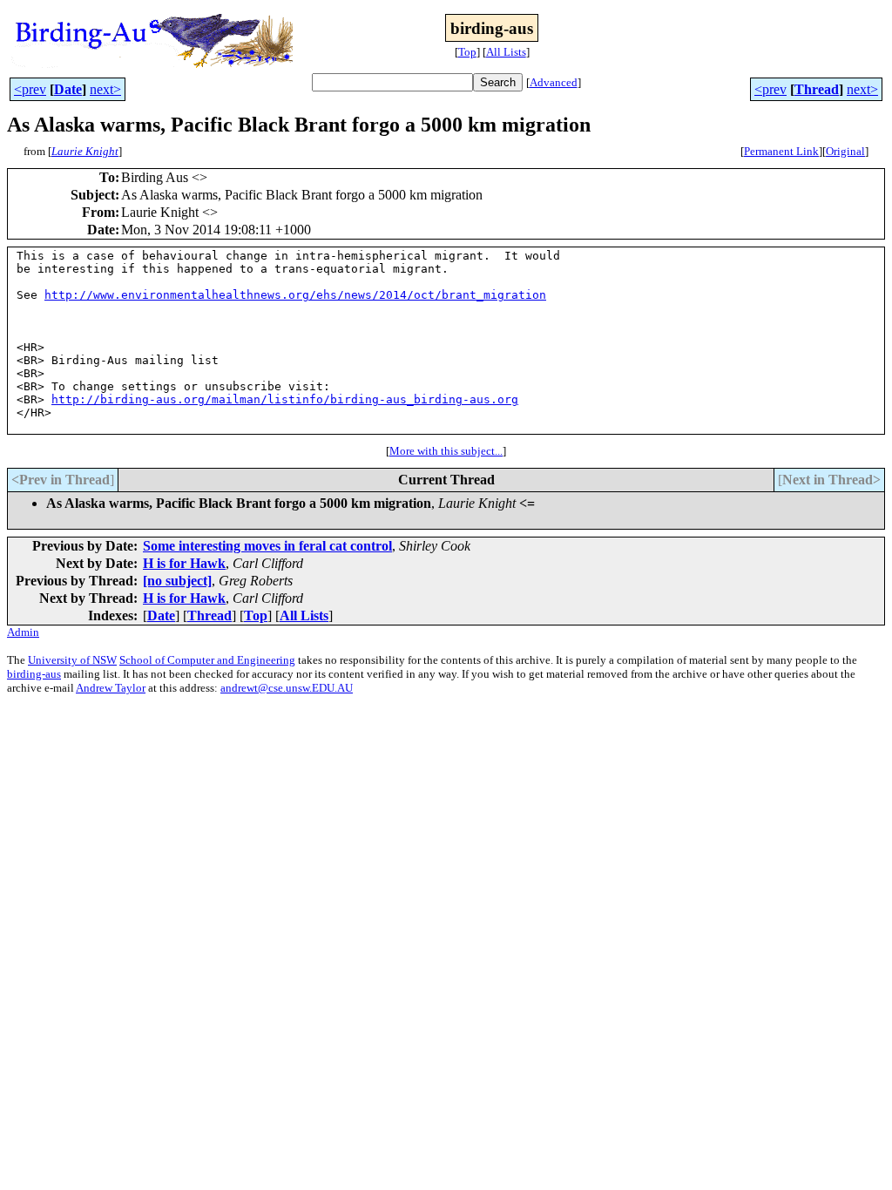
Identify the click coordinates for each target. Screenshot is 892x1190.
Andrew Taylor (110, 687)
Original (845, 151)
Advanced (554, 82)
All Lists (506, 51)
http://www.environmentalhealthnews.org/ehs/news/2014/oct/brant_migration (295, 294)
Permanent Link (781, 151)
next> (105, 89)
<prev (30, 89)
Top (467, 51)
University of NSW (72, 659)
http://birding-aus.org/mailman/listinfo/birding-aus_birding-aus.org (284, 399)
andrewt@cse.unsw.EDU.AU (286, 687)
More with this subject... (446, 450)
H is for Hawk (184, 563)
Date (68, 89)
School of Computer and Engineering (207, 659)
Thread (816, 89)
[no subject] (177, 580)
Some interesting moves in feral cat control (267, 545)
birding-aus (34, 673)
